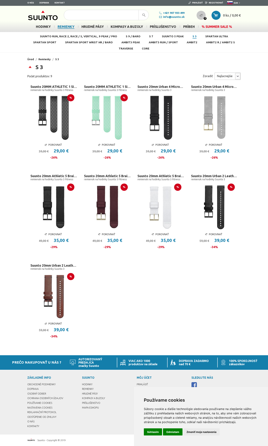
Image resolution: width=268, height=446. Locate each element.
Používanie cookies (39, 402)
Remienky (44, 59)
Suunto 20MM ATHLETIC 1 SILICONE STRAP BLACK (53, 86)
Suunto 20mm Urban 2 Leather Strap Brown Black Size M (53, 265)
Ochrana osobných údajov (45, 398)
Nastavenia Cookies (39, 407)
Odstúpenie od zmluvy (41, 416)
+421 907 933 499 (174, 12)
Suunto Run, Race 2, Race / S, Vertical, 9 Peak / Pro (78, 36)
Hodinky (87, 384)
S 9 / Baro (133, 36)
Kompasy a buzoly (93, 398)
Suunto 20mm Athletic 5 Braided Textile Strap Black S (53, 176)
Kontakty (33, 426)
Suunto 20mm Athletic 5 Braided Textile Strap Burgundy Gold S (107, 176)
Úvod (30, 59)
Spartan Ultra (216, 36)
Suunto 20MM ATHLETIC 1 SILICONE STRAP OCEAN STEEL (107, 86)
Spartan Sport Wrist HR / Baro (89, 42)
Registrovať (216, 3)
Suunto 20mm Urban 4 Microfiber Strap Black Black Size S (160, 86)
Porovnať (55, 144)
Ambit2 (192, 42)
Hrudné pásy (90, 393)
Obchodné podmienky (41, 384)
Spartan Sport (44, 42)
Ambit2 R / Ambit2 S (220, 42)
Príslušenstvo (91, 402)
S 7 (151, 36)
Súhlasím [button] (153, 431)
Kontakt (60, 3)
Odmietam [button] (172, 431)
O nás (30, 3)
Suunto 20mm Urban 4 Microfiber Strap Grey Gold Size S (214, 86)
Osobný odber (36, 393)
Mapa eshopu (90, 407)
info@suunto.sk (174, 16)
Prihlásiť (197, 3)
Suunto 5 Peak (173, 36)
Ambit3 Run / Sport (163, 42)
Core (145, 48)
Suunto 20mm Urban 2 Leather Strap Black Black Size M (214, 176)
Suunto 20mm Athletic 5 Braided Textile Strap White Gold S (160, 176)
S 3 (195, 36)
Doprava (44, 3)
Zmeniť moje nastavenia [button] (201, 431)
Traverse (126, 48)
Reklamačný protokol (42, 412)
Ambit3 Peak (130, 42)
